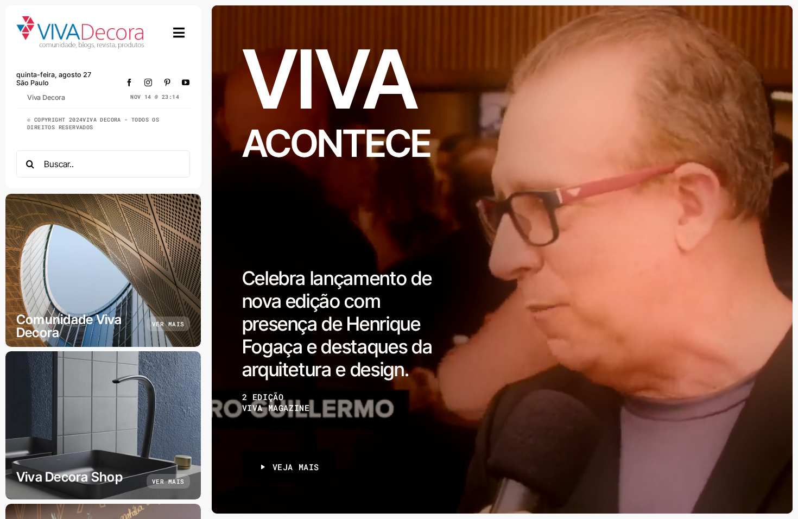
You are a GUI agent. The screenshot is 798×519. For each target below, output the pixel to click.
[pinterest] (167, 82)
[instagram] (148, 82)
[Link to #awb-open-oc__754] (179, 32)
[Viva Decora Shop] (103, 425)
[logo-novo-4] (80, 21)
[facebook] (129, 82)
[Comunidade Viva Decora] (103, 270)
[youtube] (186, 82)
